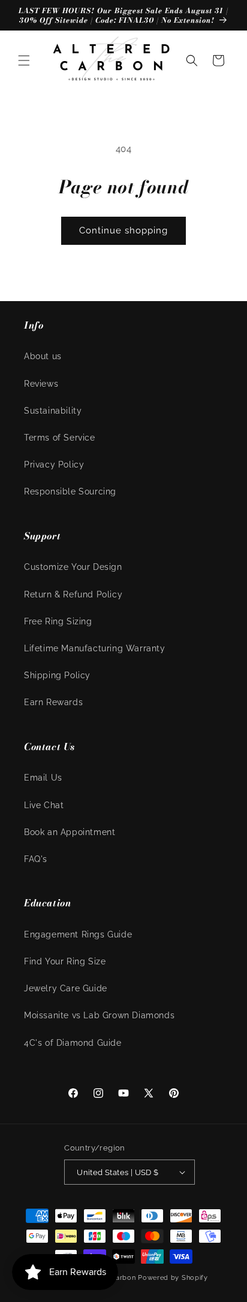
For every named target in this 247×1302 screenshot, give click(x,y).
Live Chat (44, 805)
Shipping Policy (57, 675)
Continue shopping (123, 230)
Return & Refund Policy (73, 594)
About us (43, 356)
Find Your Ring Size (65, 961)
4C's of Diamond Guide (73, 1043)
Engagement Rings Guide (78, 934)
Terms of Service (59, 437)
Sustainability (53, 410)
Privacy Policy (54, 464)
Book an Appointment (69, 832)
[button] (24, 60)
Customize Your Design (73, 567)
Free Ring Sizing (58, 621)
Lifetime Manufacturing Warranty (94, 648)
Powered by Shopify (173, 1278)
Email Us (43, 777)
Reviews (41, 384)
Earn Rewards (53, 702)
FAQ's (35, 859)
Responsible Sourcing (70, 491)
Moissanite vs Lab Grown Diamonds (99, 1015)
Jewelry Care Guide (65, 988)
